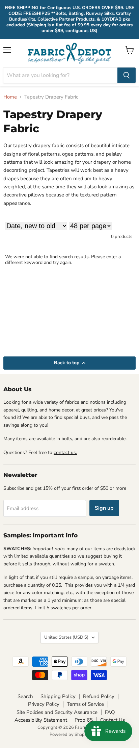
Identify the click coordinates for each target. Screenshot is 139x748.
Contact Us (112, 720)
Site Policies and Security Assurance (57, 712)
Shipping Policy (58, 696)
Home (10, 97)
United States (66, 637)
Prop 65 (84, 720)
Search (25, 696)
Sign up (104, 508)
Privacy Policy (43, 704)
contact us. (65, 452)
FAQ (110, 712)
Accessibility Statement (41, 720)
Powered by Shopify (69, 734)
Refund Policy (98, 696)
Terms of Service (85, 704)
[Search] (126, 75)
